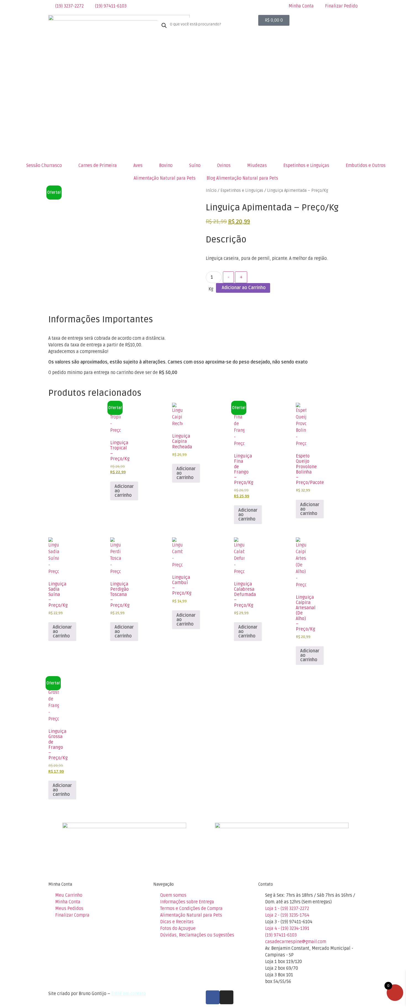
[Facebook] (213, 997)
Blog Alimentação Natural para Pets (242, 178)
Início (211, 190)
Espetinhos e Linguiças (241, 190)
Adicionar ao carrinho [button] (124, 491)
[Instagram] (226, 997)
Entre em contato (128, 993)
